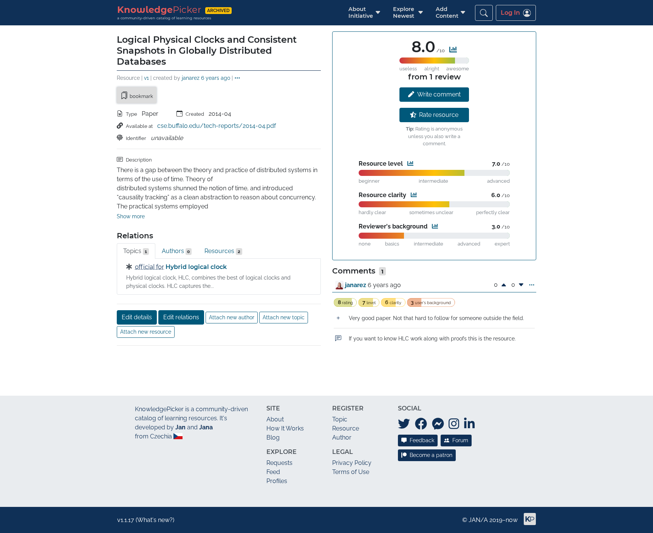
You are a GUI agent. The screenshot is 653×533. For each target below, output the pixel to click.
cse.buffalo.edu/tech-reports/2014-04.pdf (216, 125)
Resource (345, 428)
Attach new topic (284, 317)
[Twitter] (404, 424)
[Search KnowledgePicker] (484, 13)
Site (273, 408)
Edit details (137, 317)
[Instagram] (454, 424)
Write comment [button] (439, 94)
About (275, 419)
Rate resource (438, 114)
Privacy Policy (351, 462)
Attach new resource (145, 332)
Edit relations (181, 317)
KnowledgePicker (159, 409)
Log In (510, 12)
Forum (460, 440)
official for (149, 266)
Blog (273, 437)
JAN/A (478, 520)
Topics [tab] (135, 251)
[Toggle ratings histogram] (453, 49)
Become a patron (431, 455)
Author (341, 437)
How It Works (285, 428)
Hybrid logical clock (196, 266)
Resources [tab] (222, 251)
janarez (191, 78)
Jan (180, 427)
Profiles (276, 481)
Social (409, 408)
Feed (273, 472)
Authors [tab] (176, 251)
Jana (206, 427)
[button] (360, 12)
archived (218, 10)
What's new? (155, 520)
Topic (339, 419)
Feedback (422, 440)
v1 (146, 78)
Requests (279, 462)
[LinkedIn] (469, 424)
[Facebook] (421, 424)
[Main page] (527, 522)
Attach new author (231, 317)
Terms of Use (350, 472)
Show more (131, 216)
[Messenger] (438, 424)
